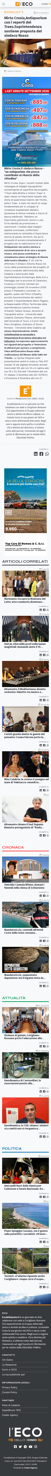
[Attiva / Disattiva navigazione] (3, 4)
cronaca (13, 847)
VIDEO (45, 4)
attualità (14, 998)
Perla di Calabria (11, 1405)
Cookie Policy (9, 1392)
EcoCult (12, 12)
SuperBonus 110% (11, 1410)
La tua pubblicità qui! (13, 1374)
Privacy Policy (9, 1387)
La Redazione (9, 1364)
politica (12, 1148)
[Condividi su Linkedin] (36, 453)
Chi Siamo (7, 1359)
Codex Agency (10, 1415)
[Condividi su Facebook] (42, 453)
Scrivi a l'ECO (9, 1369)
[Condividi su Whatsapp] (47, 453)
